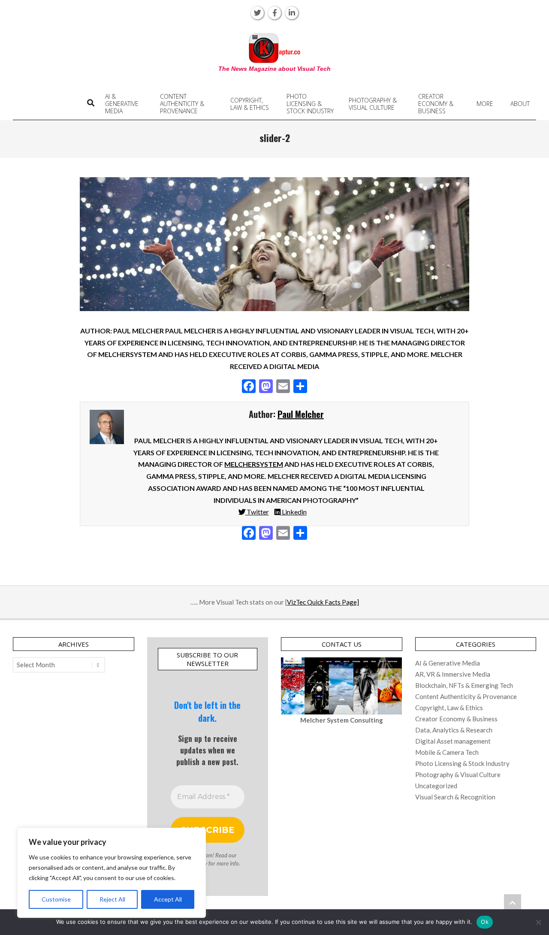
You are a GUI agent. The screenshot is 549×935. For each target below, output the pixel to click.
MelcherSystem (253, 464)
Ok (485, 921)
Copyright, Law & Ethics (449, 707)
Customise (56, 899)
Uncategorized (436, 786)
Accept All (168, 899)
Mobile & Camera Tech (447, 752)
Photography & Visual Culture (458, 774)
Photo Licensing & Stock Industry (462, 763)
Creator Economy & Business (456, 719)
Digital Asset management (453, 741)
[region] (111, 873)
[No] (538, 922)
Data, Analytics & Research (453, 730)
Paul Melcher (301, 414)
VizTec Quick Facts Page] (323, 602)
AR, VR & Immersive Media (452, 674)
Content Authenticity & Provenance (466, 696)
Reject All (112, 899)
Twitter (257, 512)
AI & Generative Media (447, 663)
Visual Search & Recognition (455, 797)
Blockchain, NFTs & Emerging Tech (464, 685)
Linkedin (294, 512)
